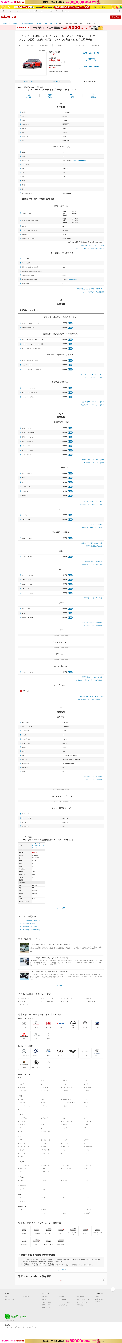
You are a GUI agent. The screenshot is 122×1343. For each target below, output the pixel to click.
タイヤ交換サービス (82, 1302)
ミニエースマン (24, 998)
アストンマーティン (47, 1140)
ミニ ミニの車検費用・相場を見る (28, 923)
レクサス (65, 1090)
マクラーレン (67, 1150)
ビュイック (23, 1121)
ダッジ (65, 1128)
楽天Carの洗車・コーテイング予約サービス (90, 699)
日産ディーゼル (67, 1087)
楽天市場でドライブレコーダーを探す (92, 374)
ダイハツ (22, 1087)
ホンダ (65, 1080)
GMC (85, 1128)
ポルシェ (87, 1102)
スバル (65, 1084)
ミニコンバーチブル (47, 1001)
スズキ (86, 1084)
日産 (42, 1080)
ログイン (116, 17)
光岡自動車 (44, 1087)
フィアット (66, 1165)
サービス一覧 (8, 1327)
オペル (43, 1102)
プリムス (87, 1124)
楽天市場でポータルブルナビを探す (93, 501)
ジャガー (65, 1140)
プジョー (44, 1180)
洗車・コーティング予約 (83, 1299)
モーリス (22, 1153)
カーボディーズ (89, 1146)
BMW (42, 1099)
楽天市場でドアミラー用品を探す (94, 625)
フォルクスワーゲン (69, 1102)
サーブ (22, 1189)
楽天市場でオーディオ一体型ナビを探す (92, 504)
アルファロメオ (24, 1165)
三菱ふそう (23, 1090)
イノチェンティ (46, 1172)
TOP (6, 1296)
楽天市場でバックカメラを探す (94, 377)
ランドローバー (46, 1143)
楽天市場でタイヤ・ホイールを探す (93, 677)
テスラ (22, 1128)
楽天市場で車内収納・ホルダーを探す (92, 543)
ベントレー (23, 1143)
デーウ (43, 1197)
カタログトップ (29, 81)
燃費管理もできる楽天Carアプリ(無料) (92, 245)
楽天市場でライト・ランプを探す (94, 598)
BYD (21, 1209)
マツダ (22, 1084)
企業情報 (97, 1296)
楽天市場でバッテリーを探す (95, 779)
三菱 (85, 1080)
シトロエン (23, 1180)
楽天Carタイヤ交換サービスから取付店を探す (90, 680)
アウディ (22, 1102)
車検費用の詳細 (73, 279)
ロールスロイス (24, 1146)
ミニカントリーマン (47, 998)
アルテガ (22, 1109)
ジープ (43, 1128)
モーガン (22, 1150)
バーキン (22, 1213)
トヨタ (22, 1080)
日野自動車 (87, 1087)
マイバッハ (44, 1106)
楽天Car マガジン (46, 1305)
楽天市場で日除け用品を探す (95, 546)
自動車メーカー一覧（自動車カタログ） (23, 23)
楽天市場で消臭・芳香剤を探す (94, 561)
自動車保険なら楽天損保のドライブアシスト (90, 289)
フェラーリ (87, 1165)
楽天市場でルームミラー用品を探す (93, 622)
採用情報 (97, 1302)
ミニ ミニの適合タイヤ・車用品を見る (29, 926)
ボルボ (43, 1189)
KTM (64, 1213)
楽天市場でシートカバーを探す (94, 524)
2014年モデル (53, 23)
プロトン (44, 1209)
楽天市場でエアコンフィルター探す (93, 564)
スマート (87, 1099)
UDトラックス (45, 1090)
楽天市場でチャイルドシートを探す (93, 402)
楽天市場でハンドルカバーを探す (94, 463)
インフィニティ (46, 1131)
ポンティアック (67, 1121)
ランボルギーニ (67, 1168)
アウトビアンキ (46, 1165)
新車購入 (61, 1296)
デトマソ (87, 1168)
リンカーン (23, 1124)
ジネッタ (44, 1146)
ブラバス (65, 1106)
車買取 (44, 45)
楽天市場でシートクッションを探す (93, 527)
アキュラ (87, 1090)
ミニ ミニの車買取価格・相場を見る (29, 920)
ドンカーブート (89, 1209)
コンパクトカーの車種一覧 (79, 160)
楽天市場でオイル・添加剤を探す (94, 776)
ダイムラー (87, 1140)
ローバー (87, 1143)
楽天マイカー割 (46, 1307)
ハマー (22, 1131)
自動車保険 (80, 1305)
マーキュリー (88, 1121)
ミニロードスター (89, 1001)
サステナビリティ (31, 1327)
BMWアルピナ (67, 1099)
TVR (21, 1140)
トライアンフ (45, 1153)
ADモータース (24, 1201)
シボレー (87, 1118)
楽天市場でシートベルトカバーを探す (92, 405)
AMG (21, 1099)
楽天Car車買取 (81, 1296)
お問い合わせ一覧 (19, 1327)
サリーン (65, 1124)
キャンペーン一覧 (9, 1299)
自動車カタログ (63, 1305)
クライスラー (45, 1118)
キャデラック (24, 1118)
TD (64, 1209)
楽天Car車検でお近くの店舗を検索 (93, 292)
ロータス (65, 1143)
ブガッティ (87, 1180)
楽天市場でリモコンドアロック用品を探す (91, 460)
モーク (22, 1156)
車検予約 (44, 1299)
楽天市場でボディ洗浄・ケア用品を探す (92, 696)
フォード (44, 1121)
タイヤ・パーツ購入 (64, 1302)
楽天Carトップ (6, 23)
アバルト (22, 1172)
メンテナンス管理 (46, 1302)
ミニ (46, 23)
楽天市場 (118, 11)
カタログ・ (26, 45)
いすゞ (43, 1084)
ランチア (44, 1168)
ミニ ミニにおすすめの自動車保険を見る (30, 930)
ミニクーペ (23, 1001)
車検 (61, 45)
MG (64, 1153)
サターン (65, 1118)
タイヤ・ (78, 45)
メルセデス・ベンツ (26, 1106)
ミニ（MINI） (39, 23)
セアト (43, 1213)
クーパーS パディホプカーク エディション (36, 845)
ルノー (65, 1180)
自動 (95, 45)
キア (64, 1197)
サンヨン (87, 1197)
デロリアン (44, 1124)
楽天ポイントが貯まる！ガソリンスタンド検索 (90, 248)
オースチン (87, 1150)
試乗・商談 (45, 1296)
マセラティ (23, 1168)
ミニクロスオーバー (90, 998)
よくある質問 (26, 1296)
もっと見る (60, 908)
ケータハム (66, 1146)
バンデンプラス (46, 1150)
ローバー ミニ (24, 1005)
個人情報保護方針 (99, 1299)
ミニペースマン (67, 1001)
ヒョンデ (22, 1197)
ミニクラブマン (67, 998)
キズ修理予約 (62, 1299)
